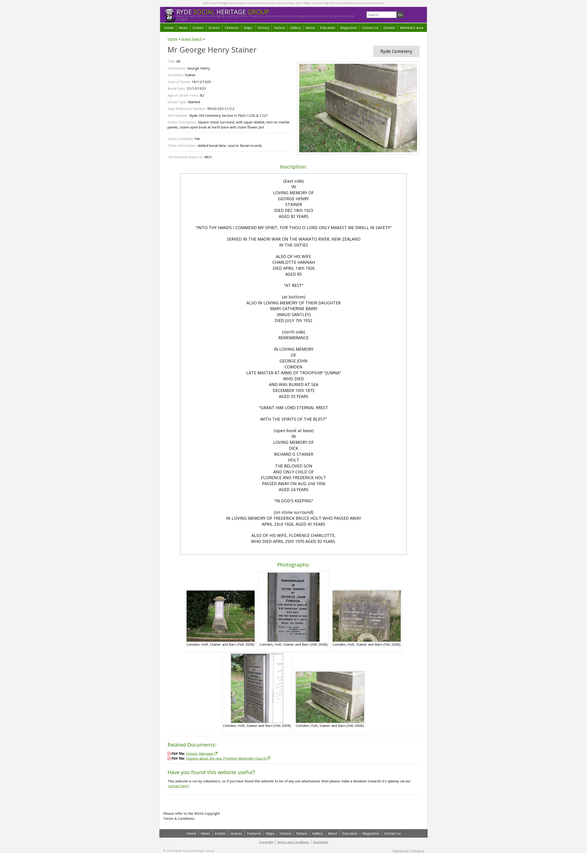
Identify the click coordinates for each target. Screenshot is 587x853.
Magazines (348, 27)
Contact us (370, 27)
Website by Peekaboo (408, 851)
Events (198, 27)
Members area (411, 27)
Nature (279, 27)
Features (232, 27)
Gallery (295, 27)
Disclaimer (320, 842)
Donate (389, 27)
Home (169, 27)
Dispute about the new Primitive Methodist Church (226, 758)
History (263, 27)
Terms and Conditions (293, 842)
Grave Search (191, 38)
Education (327, 27)
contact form (178, 786)
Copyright (266, 842)
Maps (248, 27)
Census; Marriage (200, 753)
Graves (214, 27)
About (310, 27)
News (183, 27)
